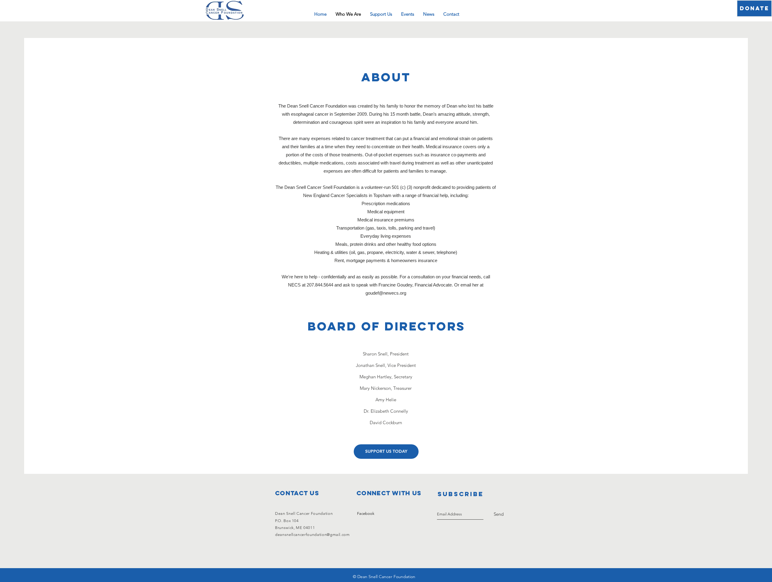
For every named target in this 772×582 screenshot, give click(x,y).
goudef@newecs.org (385, 293)
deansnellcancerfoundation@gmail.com (312, 534)
